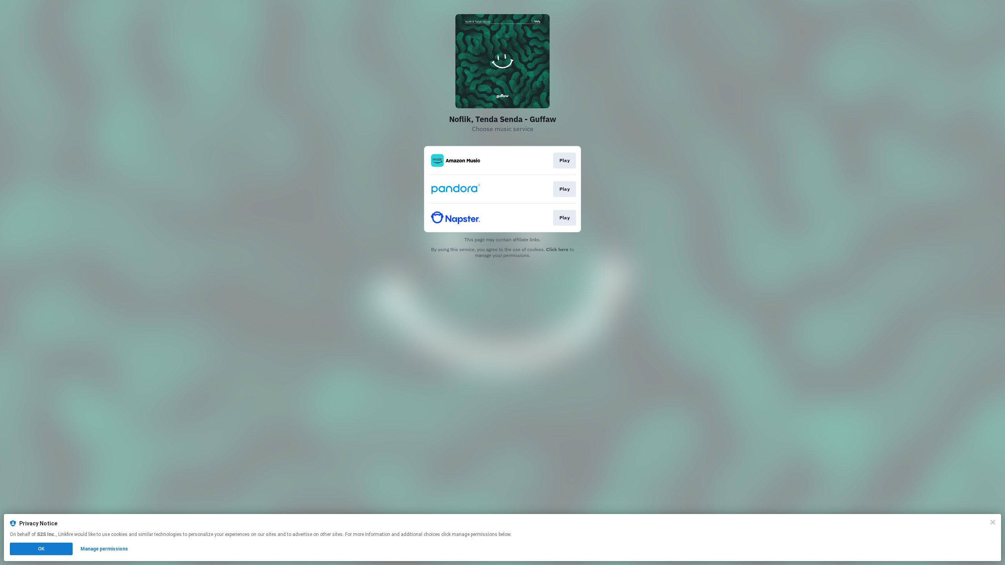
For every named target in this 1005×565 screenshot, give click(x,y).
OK (41, 549)
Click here (557, 249)
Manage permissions (104, 549)
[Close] (993, 522)
